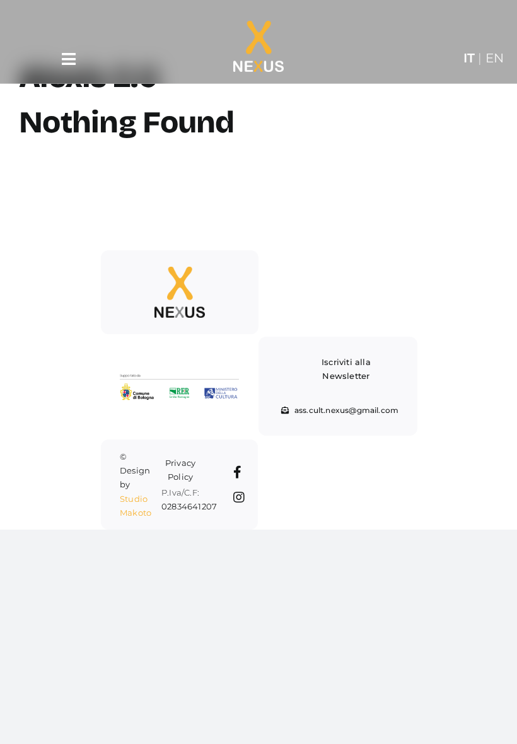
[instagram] (239, 497)
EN (494, 58)
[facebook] (237, 472)
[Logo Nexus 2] (179, 271)
